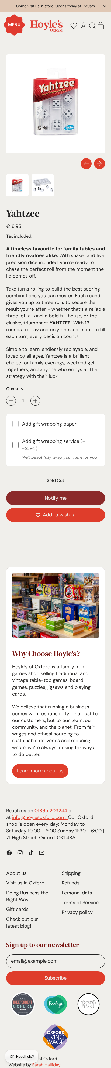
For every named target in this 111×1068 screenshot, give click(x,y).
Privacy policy (77, 912)
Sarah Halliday (46, 1065)
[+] (35, 401)
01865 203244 (50, 810)
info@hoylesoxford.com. (40, 817)
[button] (73, 26)
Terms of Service (80, 902)
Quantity (14, 389)
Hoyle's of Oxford (40, 1059)
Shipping (71, 873)
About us (16, 873)
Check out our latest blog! (22, 922)
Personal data (77, 893)
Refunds (70, 883)
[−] (11, 401)
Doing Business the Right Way (27, 896)
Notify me (56, 498)
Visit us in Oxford (25, 883)
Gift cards (17, 909)
